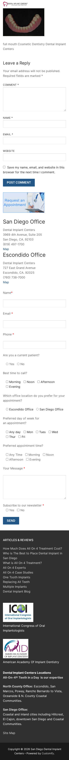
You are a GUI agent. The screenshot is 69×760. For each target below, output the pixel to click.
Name (8, 117)
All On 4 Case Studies (18, 572)
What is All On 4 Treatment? (22, 563)
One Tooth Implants (16, 577)
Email (8, 134)
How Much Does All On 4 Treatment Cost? (32, 548)
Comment (11, 84)
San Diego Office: (15, 709)
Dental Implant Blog (16, 591)
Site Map (9, 733)
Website (9, 150)
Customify (48, 753)
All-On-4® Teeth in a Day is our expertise (33, 677)
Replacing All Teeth (16, 582)
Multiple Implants (15, 586)
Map (6, 249)
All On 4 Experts (14, 567)
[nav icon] (60, 4)
